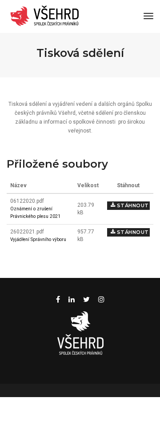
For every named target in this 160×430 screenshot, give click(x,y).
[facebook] (58, 299)
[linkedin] (71, 299)
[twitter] (86, 299)
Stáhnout (132, 205)
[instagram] (101, 299)
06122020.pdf (27, 201)
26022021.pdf (27, 232)
